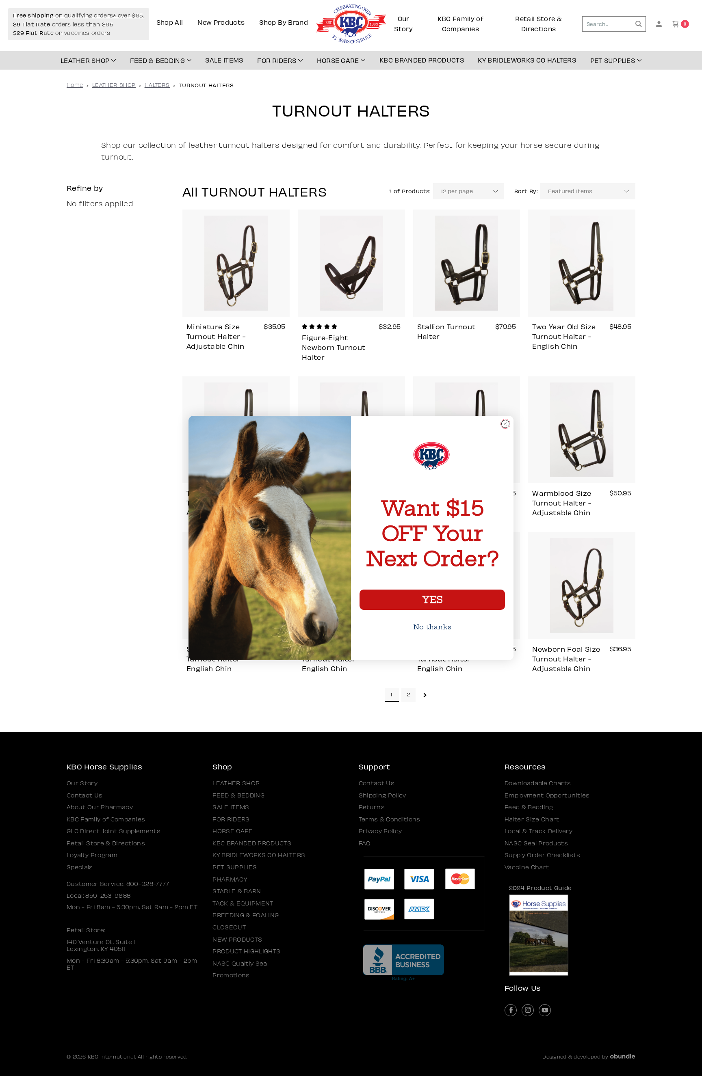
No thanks (432, 627)
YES (432, 599)
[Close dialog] (505, 424)
